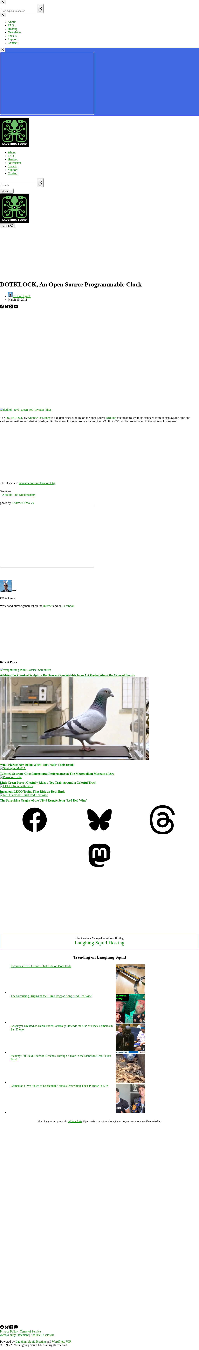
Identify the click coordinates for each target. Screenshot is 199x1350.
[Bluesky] (7, 307)
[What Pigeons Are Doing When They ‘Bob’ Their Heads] (74, 759)
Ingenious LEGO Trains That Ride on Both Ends (32, 791)
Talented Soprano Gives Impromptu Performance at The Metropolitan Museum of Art (57, 773)
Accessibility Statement (14, 1335)
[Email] (16, 307)
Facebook (68, 606)
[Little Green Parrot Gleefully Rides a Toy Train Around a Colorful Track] (11, 777)
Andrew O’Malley (39, 417)
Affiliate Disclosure (42, 1335)
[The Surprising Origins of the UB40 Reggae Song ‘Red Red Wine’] (24, 795)
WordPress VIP (61, 1341)
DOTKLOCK (14, 417)
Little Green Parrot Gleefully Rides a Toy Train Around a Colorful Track (48, 782)
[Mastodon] (99, 869)
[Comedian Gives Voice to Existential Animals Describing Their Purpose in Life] (130, 1112)
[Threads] (11, 307)
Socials (12, 166)
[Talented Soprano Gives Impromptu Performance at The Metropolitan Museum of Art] (13, 768)
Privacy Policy (9, 1331)
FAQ (11, 155)
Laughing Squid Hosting (99, 943)
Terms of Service (30, 1331)
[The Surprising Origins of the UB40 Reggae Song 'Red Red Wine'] (130, 1022)
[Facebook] (2, 307)
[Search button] (40, 182)
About (12, 152)
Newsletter (14, 162)
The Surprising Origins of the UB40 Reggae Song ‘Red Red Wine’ (43, 800)
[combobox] (18, 185)
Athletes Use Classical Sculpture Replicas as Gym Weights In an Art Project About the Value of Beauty (67, 675)
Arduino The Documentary (19, 494)
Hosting (12, 159)
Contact (12, 173)
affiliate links (75, 1121)
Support (12, 169)
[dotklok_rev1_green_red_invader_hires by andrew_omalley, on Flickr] (25, 409)
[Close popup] (2, 50)
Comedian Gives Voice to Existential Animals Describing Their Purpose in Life (59, 1085)
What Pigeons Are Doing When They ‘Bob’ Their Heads (37, 764)
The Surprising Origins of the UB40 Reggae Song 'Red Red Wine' (51, 996)
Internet (47, 606)
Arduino (111, 417)
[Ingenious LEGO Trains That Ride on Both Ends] (16, 786)
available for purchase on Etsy (37, 483)
